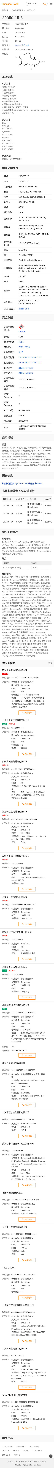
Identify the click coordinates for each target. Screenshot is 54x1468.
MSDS (10, 1461)
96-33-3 (26, 1451)
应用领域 (7, 437)
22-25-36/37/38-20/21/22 (29, 357)
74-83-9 (17, 1455)
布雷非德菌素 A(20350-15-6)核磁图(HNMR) (22, 483)
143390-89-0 (34, 1446)
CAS (16, 1461)
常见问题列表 (10, 532)
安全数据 (7, 317)
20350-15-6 (23, 309)
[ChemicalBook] (10, 3)
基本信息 (7, 76)
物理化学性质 (10, 168)
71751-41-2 (7, 1446)
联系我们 (18, 1465)
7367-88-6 (37, 1451)
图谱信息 (7, 475)
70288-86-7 (20, 1446)
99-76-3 (16, 1451)
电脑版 (25, 1465)
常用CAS (24, 1461)
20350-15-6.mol (22, 45)
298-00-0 (6, 1455)
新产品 (44, 1461)
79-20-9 (5, 1451)
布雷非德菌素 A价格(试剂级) (19, 491)
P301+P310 (24, 347)
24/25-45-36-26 (25, 368)
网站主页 (5, 10)
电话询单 (28, 713)
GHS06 (21, 332)
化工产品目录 (34, 1461)
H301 (21, 342)
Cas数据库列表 (17, 10)
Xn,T (20, 352)
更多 (50, 663)
